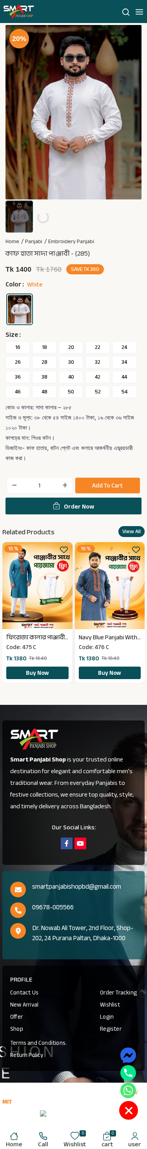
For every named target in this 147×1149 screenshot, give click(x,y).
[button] (139, 12)
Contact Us (24, 992)
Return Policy (27, 1055)
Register (111, 1029)
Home (12, 242)
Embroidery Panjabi (71, 242)
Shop (16, 1029)
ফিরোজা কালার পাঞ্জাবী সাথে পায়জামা (35, 637)
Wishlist (110, 1005)
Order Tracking (118, 992)
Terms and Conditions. (38, 1043)
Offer (16, 1017)
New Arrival (24, 1005)
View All (131, 531)
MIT (7, 1101)
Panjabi (33, 242)
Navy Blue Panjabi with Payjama (108, 637)
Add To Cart (107, 485)
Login (107, 1017)
